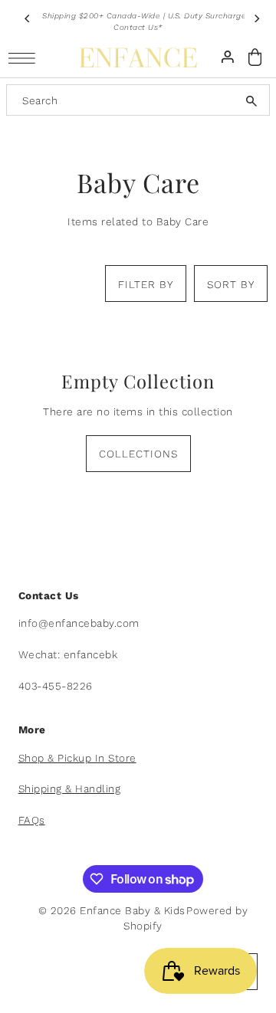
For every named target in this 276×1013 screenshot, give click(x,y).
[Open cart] (255, 57)
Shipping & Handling (69, 788)
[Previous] (27, 18)
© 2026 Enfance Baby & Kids (112, 910)
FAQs (31, 820)
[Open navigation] (25, 57)
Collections (138, 453)
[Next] (256, 18)
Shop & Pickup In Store (77, 758)
